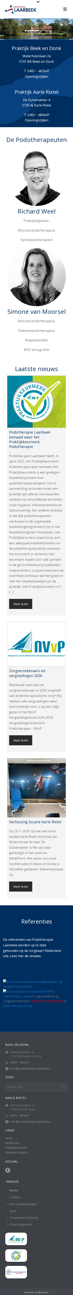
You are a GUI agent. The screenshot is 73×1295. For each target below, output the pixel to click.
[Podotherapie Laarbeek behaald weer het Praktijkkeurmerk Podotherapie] (36, 402)
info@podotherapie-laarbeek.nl (30, 1068)
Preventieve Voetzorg (24, 1218)
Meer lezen (20, 604)
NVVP (9, 1138)
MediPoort (12, 1143)
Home (14, 1190)
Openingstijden (36, 76)
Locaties (15, 1197)
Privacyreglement (21, 1224)
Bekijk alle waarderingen (47, 1001)
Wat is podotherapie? (23, 1204)
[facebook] (7, 1170)
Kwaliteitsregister (16, 1152)
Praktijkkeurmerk (16, 1148)
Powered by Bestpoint (36, 1292)
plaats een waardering (17, 1006)
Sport (13, 1211)
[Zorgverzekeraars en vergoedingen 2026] (36, 644)
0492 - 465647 (19, 1062)
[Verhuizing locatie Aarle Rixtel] (36, 787)
